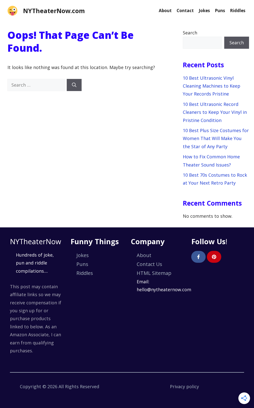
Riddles (237, 10)
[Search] (74, 85)
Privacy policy (184, 386)
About (165, 10)
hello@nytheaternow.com (164, 289)
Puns (220, 10)
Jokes (204, 10)
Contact (185, 10)
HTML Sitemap (154, 273)
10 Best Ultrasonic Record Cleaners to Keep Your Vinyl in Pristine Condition (215, 112)
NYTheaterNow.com (54, 10)
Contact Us (149, 264)
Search (190, 33)
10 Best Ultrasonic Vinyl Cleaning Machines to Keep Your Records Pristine (211, 86)
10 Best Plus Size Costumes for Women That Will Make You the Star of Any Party (216, 138)
